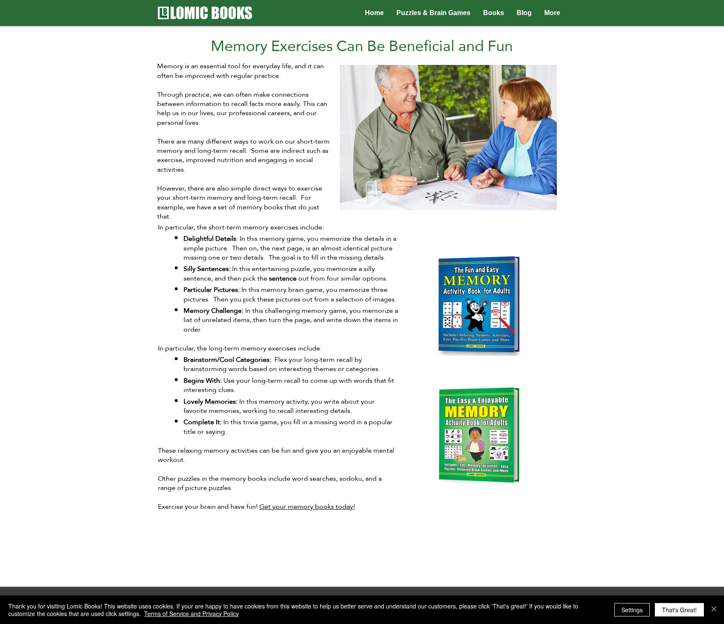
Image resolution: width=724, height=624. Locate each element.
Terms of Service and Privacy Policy (191, 613)
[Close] (714, 609)
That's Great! (679, 610)
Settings (632, 610)
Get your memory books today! (307, 506)
